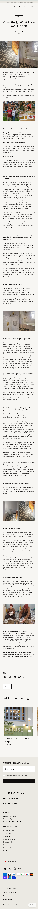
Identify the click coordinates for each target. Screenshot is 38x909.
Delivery (6, 845)
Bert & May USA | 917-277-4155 (13, 821)
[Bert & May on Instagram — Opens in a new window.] (15, 868)
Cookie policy (7, 896)
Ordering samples (9, 839)
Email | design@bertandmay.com (14, 819)
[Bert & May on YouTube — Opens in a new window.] (19, 868)
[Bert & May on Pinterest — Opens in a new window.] (10, 868)
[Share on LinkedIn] (15, 677)
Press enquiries (8, 842)
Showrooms (7, 833)
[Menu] (3, 6)
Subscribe (19, 781)
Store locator (7, 836)
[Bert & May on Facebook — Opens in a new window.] (5, 868)
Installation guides (11, 803)
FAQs (5, 851)
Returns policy (7, 848)
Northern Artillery (13, 905)
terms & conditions (22, 775)
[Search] (32, 6)
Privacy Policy (7, 899)
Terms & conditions (9, 892)
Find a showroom (10, 798)
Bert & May (12, 888)
